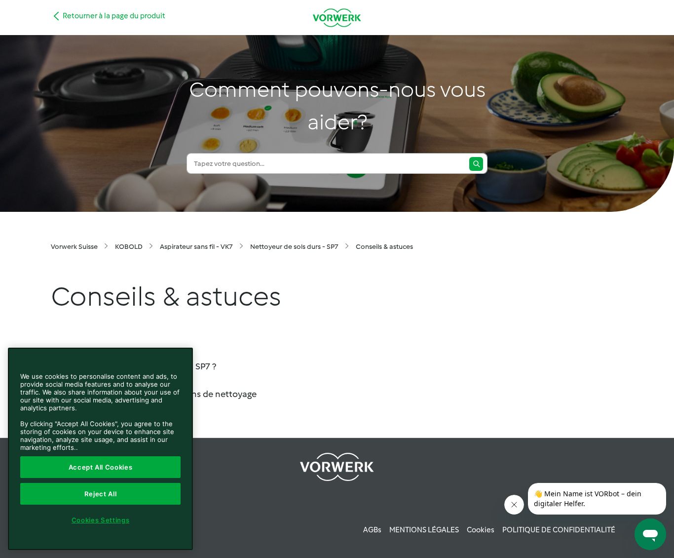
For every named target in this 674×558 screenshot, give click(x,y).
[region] (100, 449)
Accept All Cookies (101, 467)
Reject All (100, 494)
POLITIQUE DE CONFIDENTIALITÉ (558, 529)
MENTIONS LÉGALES (424, 529)
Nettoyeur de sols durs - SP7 (294, 246)
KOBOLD (129, 246)
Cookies (480, 529)
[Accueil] (337, 17)
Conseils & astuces (384, 246)
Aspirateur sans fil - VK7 (196, 246)
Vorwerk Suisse (74, 246)
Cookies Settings (101, 520)
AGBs (372, 529)
